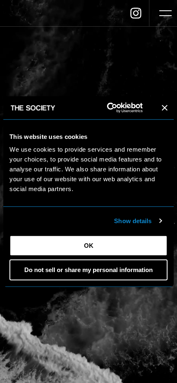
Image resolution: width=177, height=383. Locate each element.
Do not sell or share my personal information (88, 269)
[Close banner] (165, 108)
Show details (132, 220)
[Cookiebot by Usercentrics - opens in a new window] (108, 107)
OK (88, 245)
